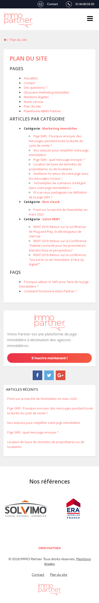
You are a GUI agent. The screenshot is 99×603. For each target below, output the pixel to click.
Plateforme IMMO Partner (42, 111)
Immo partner (49, 548)
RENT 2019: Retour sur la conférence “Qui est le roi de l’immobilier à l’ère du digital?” (57, 259)
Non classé (51, 202)
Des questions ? (35, 87)
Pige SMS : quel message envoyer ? (59, 159)
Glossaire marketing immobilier (46, 92)
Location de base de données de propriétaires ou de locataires (55, 166)
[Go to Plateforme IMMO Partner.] (5, 40)
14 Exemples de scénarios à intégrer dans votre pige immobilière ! (57, 185)
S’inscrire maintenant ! (49, 358)
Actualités (31, 78)
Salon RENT (51, 219)
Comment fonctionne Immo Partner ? (50, 291)
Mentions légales (36, 97)
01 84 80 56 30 (84, 4)
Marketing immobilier (59, 128)
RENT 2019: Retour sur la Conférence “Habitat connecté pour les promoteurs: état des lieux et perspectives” (58, 245)
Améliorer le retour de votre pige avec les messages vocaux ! (58, 176)
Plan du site (28, 58)
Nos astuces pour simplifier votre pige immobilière (43, 423)
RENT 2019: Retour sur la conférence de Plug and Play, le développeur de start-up (57, 231)
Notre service (33, 102)
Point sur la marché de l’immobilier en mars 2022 (42, 398)
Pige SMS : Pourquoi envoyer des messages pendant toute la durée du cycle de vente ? (56, 141)
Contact (52, 4)
